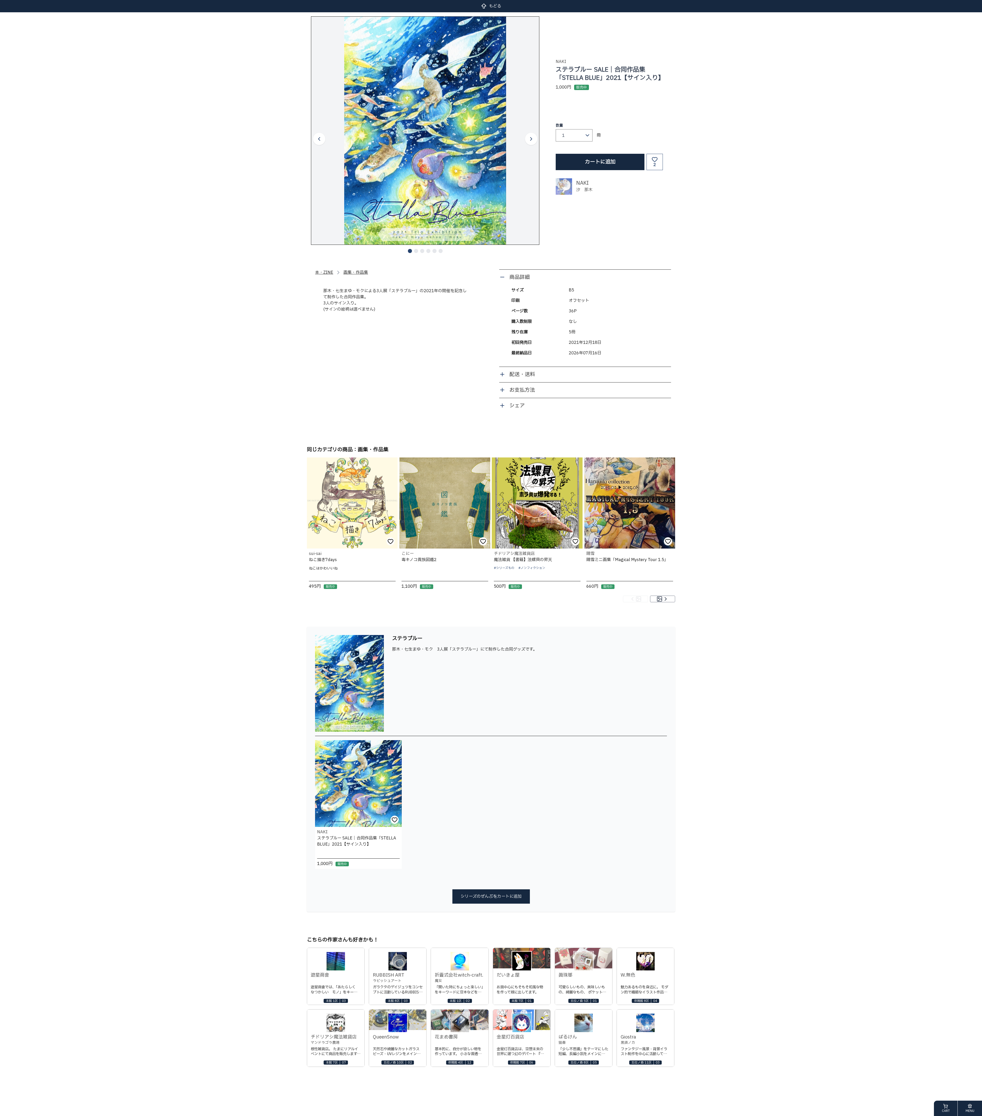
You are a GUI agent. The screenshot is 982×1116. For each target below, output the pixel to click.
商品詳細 (519, 277)
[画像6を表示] (441, 251)
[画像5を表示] (434, 251)
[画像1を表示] (410, 251)
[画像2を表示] (416, 251)
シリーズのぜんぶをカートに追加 (491, 896)
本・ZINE (324, 272)
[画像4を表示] (428, 251)
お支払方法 (522, 390)
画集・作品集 (355, 272)
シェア (517, 405)
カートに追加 (600, 162)
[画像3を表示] (422, 251)
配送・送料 (522, 374)
